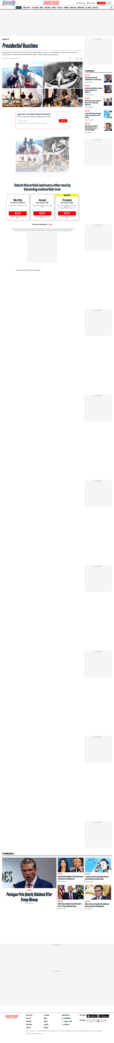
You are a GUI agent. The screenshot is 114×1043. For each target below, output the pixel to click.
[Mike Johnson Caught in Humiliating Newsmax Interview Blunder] (108, 130)
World (45, 1021)
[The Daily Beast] (51, 3)
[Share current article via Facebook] (69, 58)
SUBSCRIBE (101, 3)
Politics (59, 7)
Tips (36, 1030)
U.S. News (88, 7)
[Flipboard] (105, 1021)
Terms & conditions (83, 1030)
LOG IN (109, 3)
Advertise (44, 1030)
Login (51, 224)
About (27, 1030)
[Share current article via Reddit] (81, 58)
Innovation (80, 7)
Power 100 (73, 7)
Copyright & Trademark (96, 1030)
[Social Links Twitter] (91, 1021)
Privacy (53, 1030)
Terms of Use (36, 123)
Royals (54, 7)
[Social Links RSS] (101, 1021)
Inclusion (74, 1030)
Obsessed (47, 7)
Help (49, 1030)
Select (18, 213)
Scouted (95, 7)
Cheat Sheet (26, 7)
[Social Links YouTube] (98, 1021)
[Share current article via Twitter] (73, 58)
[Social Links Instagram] (94, 1021)
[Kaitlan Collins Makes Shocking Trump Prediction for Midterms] (108, 92)
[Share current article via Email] (77, 58)
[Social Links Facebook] (87, 1021)
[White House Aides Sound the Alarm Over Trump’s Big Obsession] (108, 105)
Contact (32, 1030)
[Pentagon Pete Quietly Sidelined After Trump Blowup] (108, 82)
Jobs (39, 1030)
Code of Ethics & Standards (64, 1030)
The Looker (35, 7)
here (38, 270)
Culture (46, 1024)
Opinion (66, 7)
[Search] (112, 8)
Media (41, 7)
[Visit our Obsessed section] (14, 3)
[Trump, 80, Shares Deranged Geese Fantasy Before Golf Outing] (108, 118)
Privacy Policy (44, 123)
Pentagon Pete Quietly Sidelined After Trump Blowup (29, 897)
